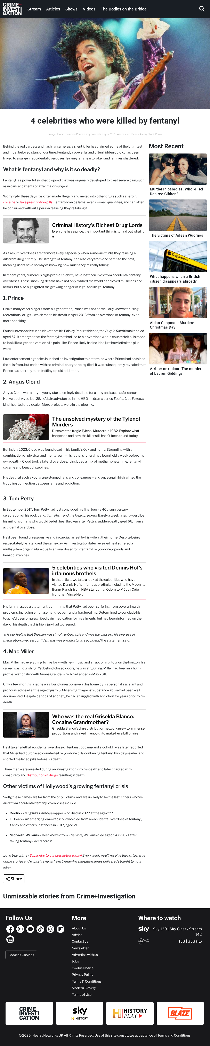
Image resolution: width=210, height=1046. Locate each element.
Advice (77, 935)
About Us (79, 928)
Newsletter (80, 948)
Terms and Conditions (174, 1035)
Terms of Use (81, 994)
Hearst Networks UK (48, 1035)
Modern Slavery (84, 988)
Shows (71, 9)
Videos (89, 9)
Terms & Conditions (87, 981)
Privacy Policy (82, 975)
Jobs (75, 961)
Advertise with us (85, 955)
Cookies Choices (21, 955)
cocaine (9, 202)
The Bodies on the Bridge (124, 9)
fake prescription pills (36, 202)
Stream (34, 9)
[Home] (12, 9)
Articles (53, 9)
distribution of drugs (42, 775)
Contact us (80, 941)
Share (16, 878)
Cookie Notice (83, 968)
